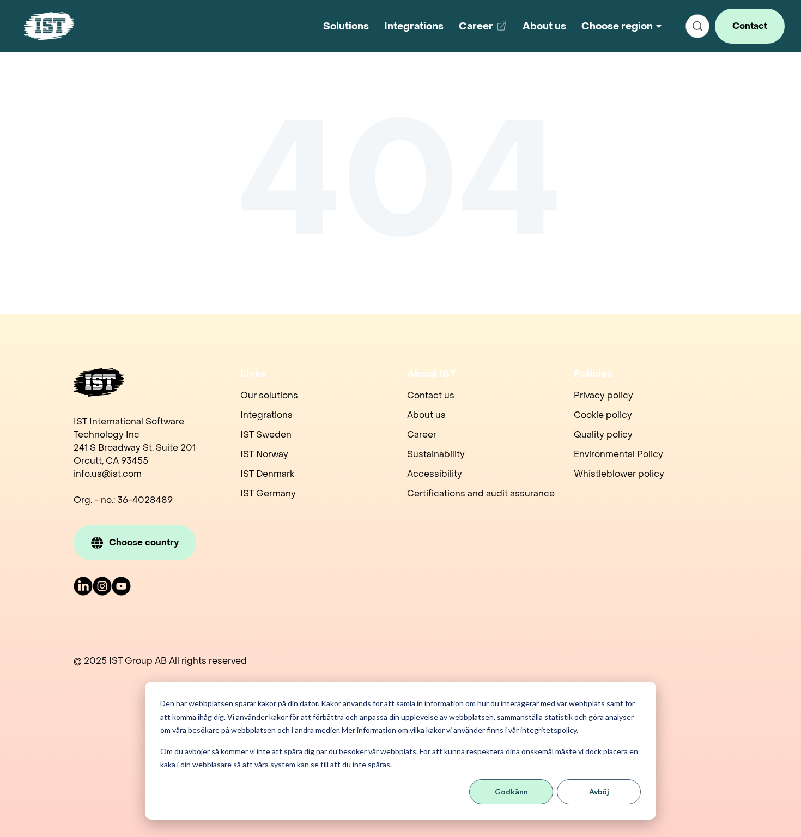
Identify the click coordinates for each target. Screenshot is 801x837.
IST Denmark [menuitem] (267, 474)
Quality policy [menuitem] (603, 434)
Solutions (346, 26)
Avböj (599, 791)
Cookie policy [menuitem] (603, 415)
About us (544, 26)
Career (485, 30)
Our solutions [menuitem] (269, 395)
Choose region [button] (617, 26)
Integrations (414, 26)
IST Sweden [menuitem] (266, 434)
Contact (749, 26)
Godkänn (511, 791)
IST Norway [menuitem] (264, 454)
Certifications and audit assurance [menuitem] (481, 493)
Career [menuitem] (421, 434)
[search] (697, 26)
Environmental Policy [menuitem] (618, 454)
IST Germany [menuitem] (268, 493)
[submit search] (697, 26)
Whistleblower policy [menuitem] (619, 474)
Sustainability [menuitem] (436, 454)
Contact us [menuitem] (430, 395)
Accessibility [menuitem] (434, 474)
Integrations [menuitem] (266, 415)
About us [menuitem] (426, 415)
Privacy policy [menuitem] (603, 395)
